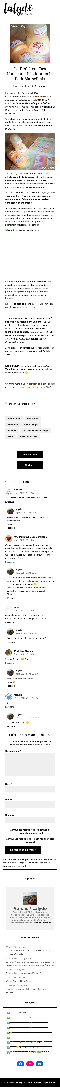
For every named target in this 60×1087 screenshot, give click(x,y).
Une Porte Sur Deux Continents (31, 536)
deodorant (13, 424)
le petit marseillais (28, 436)
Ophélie (18, 694)
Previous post (30, 454)
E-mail (9, 799)
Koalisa (18, 489)
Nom (8, 784)
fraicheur (12, 430)
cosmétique (33, 418)
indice (20, 342)
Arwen (17, 607)
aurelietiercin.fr (43, 922)
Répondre (9, 502)
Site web (9, 814)
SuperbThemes (49, 1083)
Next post (30, 465)
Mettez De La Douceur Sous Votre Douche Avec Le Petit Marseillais (30, 110)
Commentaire (13, 750)
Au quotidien (14, 418)
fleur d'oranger (31, 424)
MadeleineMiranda (23, 651)
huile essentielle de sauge (35, 430)
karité (10, 436)
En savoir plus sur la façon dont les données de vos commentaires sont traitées (29, 862)
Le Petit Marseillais (41, 96)
